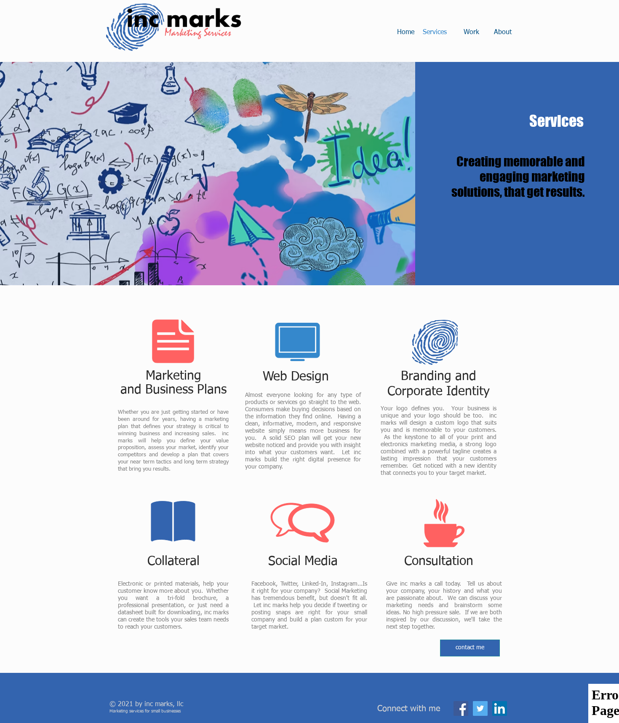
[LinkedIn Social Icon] (499, 708)
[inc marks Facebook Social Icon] (461, 708)
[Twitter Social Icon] (480, 708)
